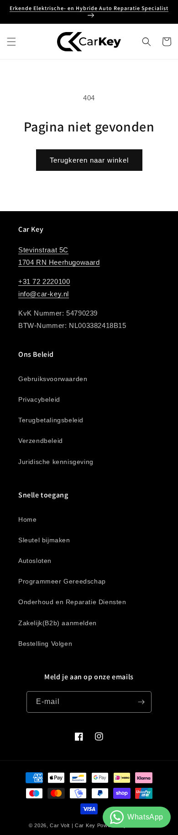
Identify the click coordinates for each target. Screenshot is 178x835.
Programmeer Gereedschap (62, 581)
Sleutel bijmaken (44, 540)
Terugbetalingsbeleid (51, 420)
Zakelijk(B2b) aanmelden (57, 623)
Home (27, 519)
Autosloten (35, 560)
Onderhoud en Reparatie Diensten (72, 602)
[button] (11, 42)
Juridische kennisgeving (56, 461)
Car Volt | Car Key (72, 825)
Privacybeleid (39, 399)
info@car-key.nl (43, 294)
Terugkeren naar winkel (89, 160)
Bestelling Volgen (45, 643)
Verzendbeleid (40, 440)
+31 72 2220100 (44, 281)
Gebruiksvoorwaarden (52, 378)
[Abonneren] (141, 702)
